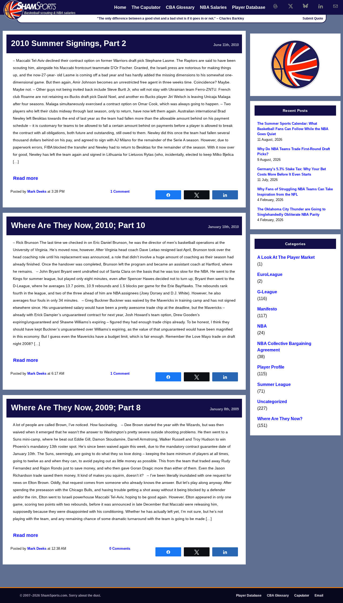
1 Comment (119, 191)
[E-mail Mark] (335, 6)
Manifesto (267, 309)
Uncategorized (272, 401)
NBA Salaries (213, 7)
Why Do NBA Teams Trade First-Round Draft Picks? (293, 151)
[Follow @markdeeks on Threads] (275, 6)
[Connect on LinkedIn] (320, 6)
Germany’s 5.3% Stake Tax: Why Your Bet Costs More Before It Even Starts (291, 171)
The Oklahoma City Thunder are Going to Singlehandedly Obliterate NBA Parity (291, 212)
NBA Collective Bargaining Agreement (284, 346)
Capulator (301, 595)
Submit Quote (313, 18)
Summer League (274, 384)
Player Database (248, 7)
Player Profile (270, 367)
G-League (267, 292)
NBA (262, 326)
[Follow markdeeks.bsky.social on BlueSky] (305, 6)
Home (120, 7)
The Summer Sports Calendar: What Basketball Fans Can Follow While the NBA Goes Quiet (292, 129)
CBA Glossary (180, 7)
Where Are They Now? (280, 418)
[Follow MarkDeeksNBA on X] (290, 6)
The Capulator (146, 7)
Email (319, 595)
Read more (25, 178)
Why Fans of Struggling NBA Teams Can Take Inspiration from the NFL (295, 191)
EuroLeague (269, 274)
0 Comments (119, 549)
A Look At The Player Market (286, 257)
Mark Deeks (36, 191)
